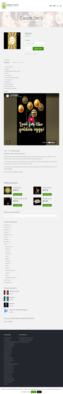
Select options (17, 194)
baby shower (8, 246)
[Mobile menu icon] (60, 6)
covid (6, 256)
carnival (7, 251)
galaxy (7, 258)
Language (27, 40)
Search (57, 215)
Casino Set (17, 188)
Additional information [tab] (18, 62)
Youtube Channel (15, 150)
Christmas (7, 253)
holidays (7, 263)
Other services (7, 234)
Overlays (6, 239)
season (7, 273)
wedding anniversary (10, 277)
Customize (6, 227)
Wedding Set (47, 199)
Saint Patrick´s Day (9, 270)
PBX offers (6, 241)
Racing (7, 268)
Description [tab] (7, 62)
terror (6, 275)
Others (5, 237)
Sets (31, 53)
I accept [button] (33, 391)
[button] (18, 34)
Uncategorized (7, 282)
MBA (11, 321)
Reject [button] (39, 391)
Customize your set (20, 199)
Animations (6, 225)
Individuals (6, 230)
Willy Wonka (47, 188)
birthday (7, 249)
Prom (6, 265)
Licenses (6, 232)
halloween (7, 261)
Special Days (7, 280)
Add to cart (38, 49)
